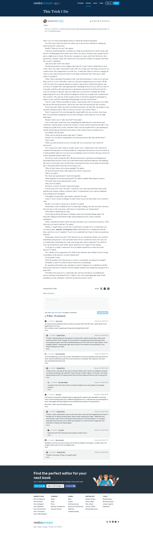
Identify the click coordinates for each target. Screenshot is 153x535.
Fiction (46, 25)
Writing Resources (92, 509)
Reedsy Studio (90, 499)
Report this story (48, 293)
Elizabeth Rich (61, 335)
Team (52, 501)
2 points (52, 321)
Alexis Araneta (60, 440)
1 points (53, 335)
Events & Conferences (75, 506)
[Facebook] (116, 522)
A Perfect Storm (55, 31)
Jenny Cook (59, 321)
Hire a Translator (39, 511)
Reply (46, 330)
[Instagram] (110, 522)
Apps (56, 3)
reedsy (43, 3)
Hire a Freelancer (39, 499)
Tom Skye (58, 394)
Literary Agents (108, 504)
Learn (95, 3)
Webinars (71, 509)
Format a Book (90, 506)
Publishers (106, 506)
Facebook (69, 486)
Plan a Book (89, 504)
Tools (101, 3)
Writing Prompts (108, 501)
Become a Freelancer (58, 506)
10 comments (104, 21)
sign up (53, 312)
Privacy (45, 527)
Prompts (81, 3)
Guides (70, 501)
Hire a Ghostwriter (40, 509)
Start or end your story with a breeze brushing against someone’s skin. (84, 29)
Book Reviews (107, 499)
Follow (61, 21)
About (53, 499)
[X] (107, 522)
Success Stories (56, 509)
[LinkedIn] (113, 522)
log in (60, 312)
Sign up (109, 3)
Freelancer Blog (73, 511)
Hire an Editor (38, 501)
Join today (38, 486)
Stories (88, 3)
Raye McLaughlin (60, 354)
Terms (39, 527)
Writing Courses (73, 504)
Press (53, 504)
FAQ (35, 527)
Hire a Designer (39, 504)
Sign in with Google (54, 486)
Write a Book (90, 501)
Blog (69, 499)
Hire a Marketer (39, 506)
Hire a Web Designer (40, 514)
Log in (116, 3)
